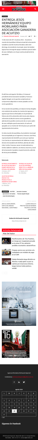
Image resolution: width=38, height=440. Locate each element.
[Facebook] (14, 382)
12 (14, 404)
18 (9, 407)
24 (4, 411)
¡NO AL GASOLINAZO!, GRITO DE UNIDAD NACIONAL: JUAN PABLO (9, 205)
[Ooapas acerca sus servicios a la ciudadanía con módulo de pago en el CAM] (6, 252)
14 (24, 404)
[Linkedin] (19, 382)
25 (9, 411)
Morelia (4, 254)
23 (33, 407)
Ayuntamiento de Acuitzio (9, 193)
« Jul (3, 417)
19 (14, 407)
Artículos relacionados (12, 230)
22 (28, 407)
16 (33, 404)
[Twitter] (24, 382)
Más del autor (9, 233)
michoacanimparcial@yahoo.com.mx (23, 377)
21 (24, 407)
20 (19, 407)
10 (4, 404)
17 (4, 407)
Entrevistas (4, 243)
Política (4, 263)
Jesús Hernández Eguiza (8, 196)
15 (28, 404)
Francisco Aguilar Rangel (23, 193)
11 (9, 404)
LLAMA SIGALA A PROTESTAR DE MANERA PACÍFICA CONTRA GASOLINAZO (28, 206)
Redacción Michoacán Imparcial (11, 36)
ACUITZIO (12, 191)
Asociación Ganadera (22, 191)
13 (19, 404)
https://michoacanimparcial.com (19, 220)
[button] (35, 8)
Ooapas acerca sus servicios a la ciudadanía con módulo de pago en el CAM (23, 252)
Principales (4, 16)
